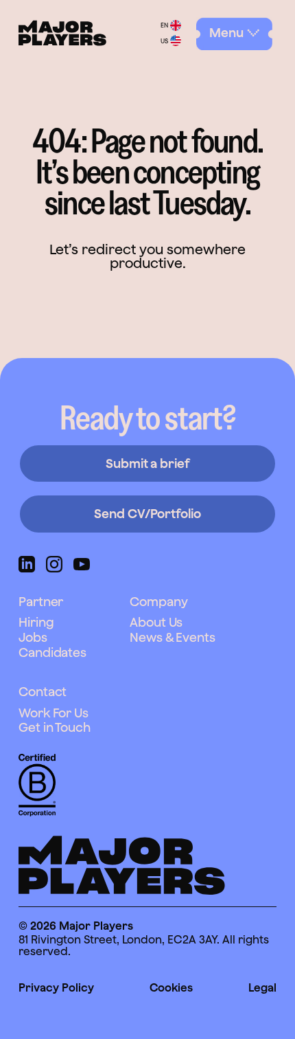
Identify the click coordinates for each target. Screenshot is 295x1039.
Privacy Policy (56, 987)
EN (164, 25)
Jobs (33, 637)
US (164, 41)
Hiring (36, 622)
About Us (156, 622)
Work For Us (53, 713)
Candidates (52, 652)
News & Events (172, 637)
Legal (262, 987)
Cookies (171, 987)
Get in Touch (55, 727)
